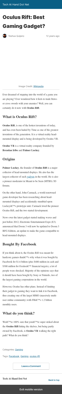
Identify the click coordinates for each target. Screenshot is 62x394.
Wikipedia (38, 86)
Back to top (53, 380)
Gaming (19, 349)
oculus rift (35, 356)
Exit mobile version (31, 389)
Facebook (14, 356)
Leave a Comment (31, 366)
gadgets (30, 176)
